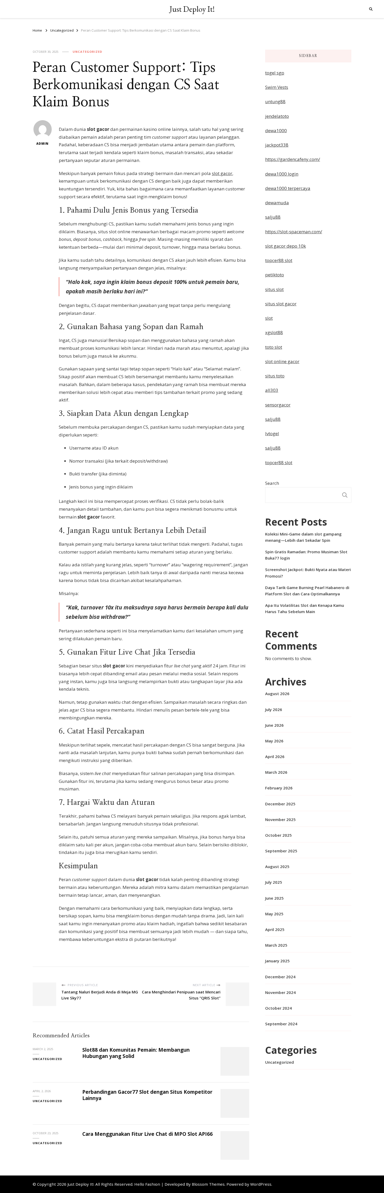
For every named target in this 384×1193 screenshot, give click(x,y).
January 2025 (277, 960)
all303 (271, 390)
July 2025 (273, 882)
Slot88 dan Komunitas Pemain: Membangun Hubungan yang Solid (136, 1052)
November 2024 (280, 992)
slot (269, 318)
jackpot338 (276, 145)
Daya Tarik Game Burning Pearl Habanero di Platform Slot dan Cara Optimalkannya (307, 590)
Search (272, 483)
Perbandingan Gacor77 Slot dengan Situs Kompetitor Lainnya (147, 1095)
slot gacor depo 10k (285, 246)
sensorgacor (277, 405)
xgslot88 (274, 332)
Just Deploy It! (192, 9)
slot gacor (222, 173)
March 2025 (276, 945)
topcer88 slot (278, 260)
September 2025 (281, 850)
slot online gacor (282, 361)
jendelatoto (277, 116)
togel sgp (274, 73)
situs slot (274, 289)
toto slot (273, 347)
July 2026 (273, 709)
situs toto (274, 376)
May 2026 (274, 740)
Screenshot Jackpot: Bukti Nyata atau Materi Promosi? (308, 572)
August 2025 (277, 866)
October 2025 (278, 835)
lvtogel (272, 433)
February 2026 (279, 787)
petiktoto (274, 275)
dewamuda (277, 203)
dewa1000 (276, 130)
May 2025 (274, 913)
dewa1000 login (281, 174)
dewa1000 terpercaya (287, 188)
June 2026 (274, 725)
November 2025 (280, 819)
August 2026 (277, 693)
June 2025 (274, 898)
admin (42, 144)
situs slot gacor (280, 304)
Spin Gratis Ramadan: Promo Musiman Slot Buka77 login (306, 555)
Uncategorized (87, 52)
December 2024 (280, 976)
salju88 (273, 217)
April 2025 (274, 929)
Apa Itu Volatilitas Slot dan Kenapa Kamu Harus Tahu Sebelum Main (304, 608)
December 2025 (280, 803)
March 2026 (276, 772)
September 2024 (281, 1023)
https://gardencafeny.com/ (292, 159)
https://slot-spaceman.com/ (293, 232)
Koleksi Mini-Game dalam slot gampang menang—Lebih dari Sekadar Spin (303, 537)
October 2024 (278, 1008)
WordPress (260, 1184)
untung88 (275, 101)
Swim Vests (276, 87)
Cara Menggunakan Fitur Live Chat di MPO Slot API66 (147, 1134)
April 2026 (274, 756)
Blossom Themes (208, 1184)
